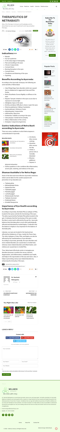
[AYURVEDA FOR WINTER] (5, 149)
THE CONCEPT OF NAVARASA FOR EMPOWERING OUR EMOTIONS (49, 95)
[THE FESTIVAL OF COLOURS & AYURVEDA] (5, 143)
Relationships (44, 6)
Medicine (26, 6)
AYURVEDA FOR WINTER (16, 148)
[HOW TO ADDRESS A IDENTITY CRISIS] (47, 72)
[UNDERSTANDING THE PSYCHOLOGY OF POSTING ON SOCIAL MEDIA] (47, 105)
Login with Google (28, 337)
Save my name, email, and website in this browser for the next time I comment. (19, 371)
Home (21, 6)
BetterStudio (49, 427)
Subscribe (52, 55)
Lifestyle (37, 6)
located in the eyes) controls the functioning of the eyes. (14, 266)
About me (4, 1)
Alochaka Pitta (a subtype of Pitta (12, 264)
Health (32, 6)
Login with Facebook (14, 337)
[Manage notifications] (56, 428)
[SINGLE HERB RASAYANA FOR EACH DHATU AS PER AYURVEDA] (47, 118)
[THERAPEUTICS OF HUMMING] (47, 82)
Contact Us (9, 1)
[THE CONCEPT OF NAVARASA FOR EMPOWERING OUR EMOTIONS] (47, 92)
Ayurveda (35, 30)
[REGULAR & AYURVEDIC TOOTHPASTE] (5, 156)
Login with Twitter (21, 341)
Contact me (36, 422)
